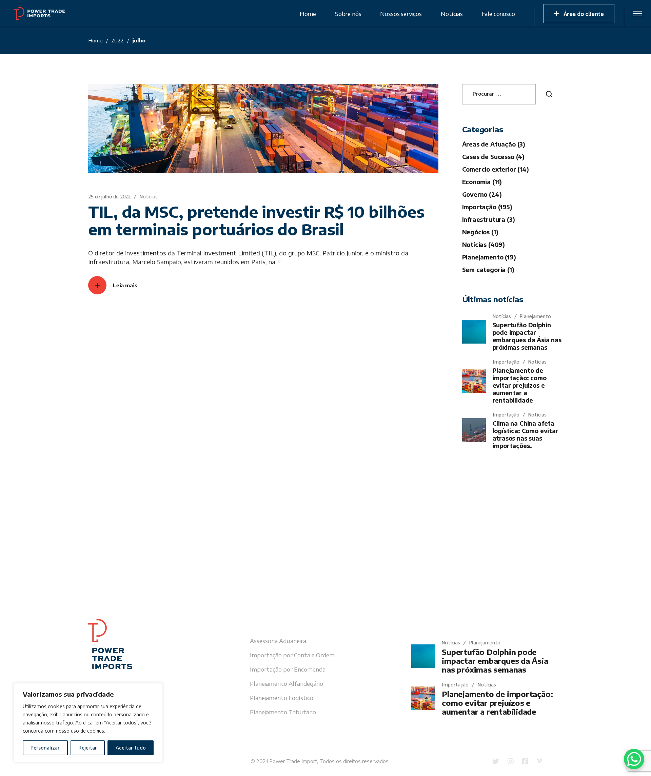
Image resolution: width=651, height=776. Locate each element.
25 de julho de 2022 (109, 196)
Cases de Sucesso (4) (493, 156)
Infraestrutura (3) (488, 219)
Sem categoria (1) (488, 269)
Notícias (149, 196)
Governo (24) (482, 194)
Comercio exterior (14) (495, 169)
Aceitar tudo (131, 748)
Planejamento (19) (489, 257)
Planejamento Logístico (281, 697)
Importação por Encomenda (288, 669)
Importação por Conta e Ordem (292, 655)
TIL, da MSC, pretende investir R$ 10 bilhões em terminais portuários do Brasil (256, 220)
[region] (88, 722)
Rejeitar (87, 748)
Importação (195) (487, 207)
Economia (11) (482, 182)
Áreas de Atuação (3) (494, 144)
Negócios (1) (480, 232)
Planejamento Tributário (283, 712)
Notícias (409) (483, 244)
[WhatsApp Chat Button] (634, 759)
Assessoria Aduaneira (278, 640)
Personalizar (45, 748)
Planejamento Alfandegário (286, 683)
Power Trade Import (293, 761)
